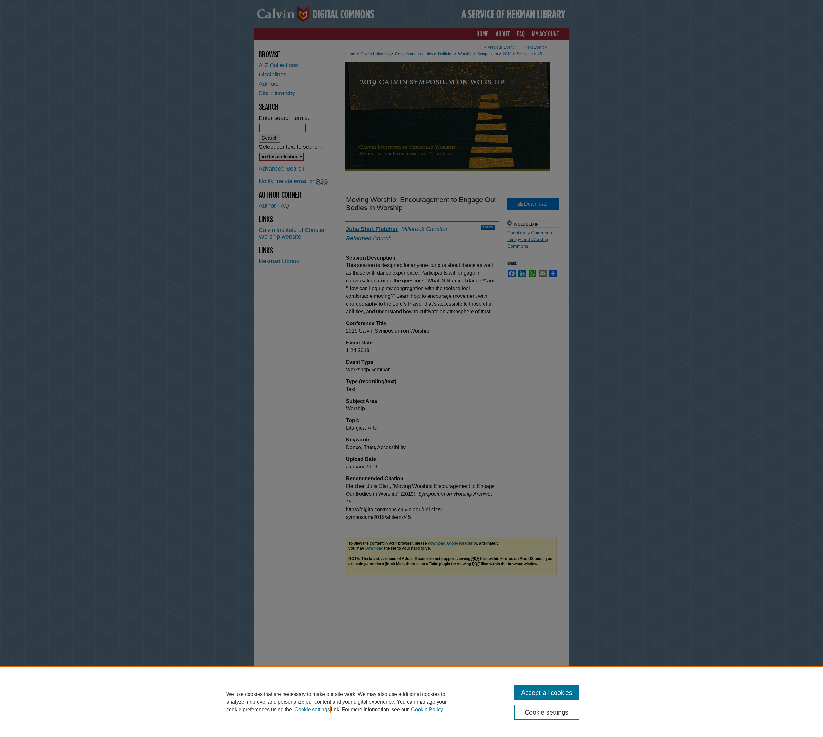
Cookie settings (312, 709)
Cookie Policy (427, 709)
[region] (411, 701)
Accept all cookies (546, 692)
